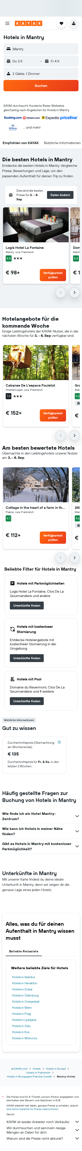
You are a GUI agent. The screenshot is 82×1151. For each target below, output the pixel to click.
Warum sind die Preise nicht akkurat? (35, 1138)
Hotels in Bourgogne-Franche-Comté (29, 1076)
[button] (7, 23)
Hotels (37, 1068)
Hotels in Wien (22, 1008)
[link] (27, 605)
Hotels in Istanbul (23, 977)
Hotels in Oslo (21, 1026)
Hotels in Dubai (22, 989)
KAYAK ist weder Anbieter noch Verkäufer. (38, 1122)
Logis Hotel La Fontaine (25, 247)
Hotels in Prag (21, 1014)
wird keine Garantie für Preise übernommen (32, 1109)
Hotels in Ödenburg (25, 995)
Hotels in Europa (56, 1068)
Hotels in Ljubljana (24, 1020)
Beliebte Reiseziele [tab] (23, 951)
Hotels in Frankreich (38, 1072)
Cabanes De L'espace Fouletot (30, 385)
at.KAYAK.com (19, 1068)
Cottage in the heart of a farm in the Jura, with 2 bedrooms (36, 507)
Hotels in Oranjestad (25, 1001)
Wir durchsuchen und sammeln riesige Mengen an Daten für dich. (36, 1130)
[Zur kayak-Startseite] (28, 23)
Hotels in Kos (20, 1032)
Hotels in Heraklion (24, 983)
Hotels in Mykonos (24, 1038)
